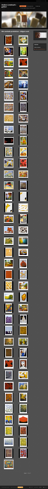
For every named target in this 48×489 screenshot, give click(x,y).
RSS (41, 487)
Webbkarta (36, 487)
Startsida (31, 487)
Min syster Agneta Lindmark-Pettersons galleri (27, 8)
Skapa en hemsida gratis (14, 487)
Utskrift (45, 487)
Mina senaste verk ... (30, 6)
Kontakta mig (38, 6)
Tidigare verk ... (22, 6)
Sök (45, 0)
